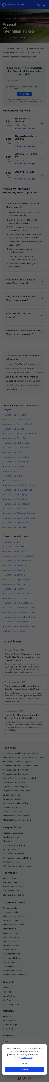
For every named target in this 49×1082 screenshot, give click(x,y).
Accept (24, 1069)
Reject (24, 1064)
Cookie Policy (27, 1057)
